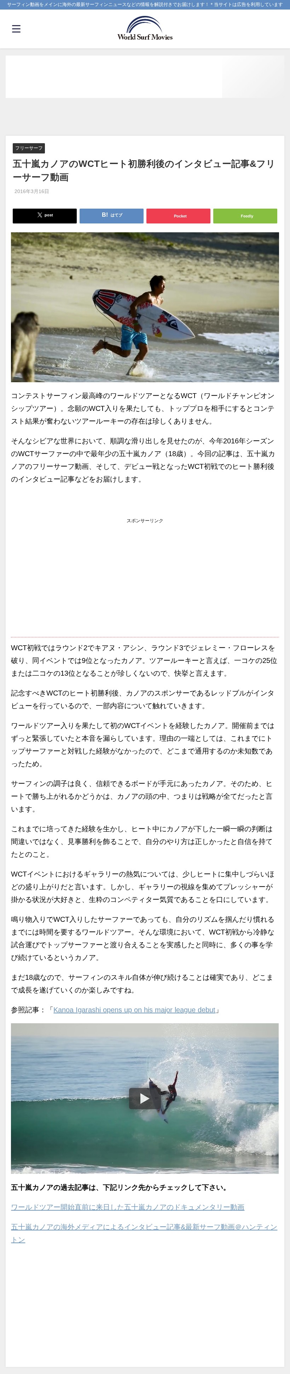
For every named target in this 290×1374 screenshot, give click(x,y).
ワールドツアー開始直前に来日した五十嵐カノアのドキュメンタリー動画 (127, 1207)
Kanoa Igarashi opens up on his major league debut (134, 1010)
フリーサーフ (29, 148)
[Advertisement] (145, 117)
